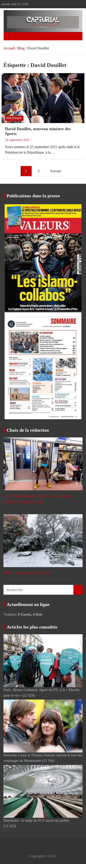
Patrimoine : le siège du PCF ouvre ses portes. (36, 820)
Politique (14, 118)
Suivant (55, 171)
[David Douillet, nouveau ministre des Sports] (43, 98)
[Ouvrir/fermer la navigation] (12, 36)
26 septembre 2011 (17, 140)
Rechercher (78, 590)
